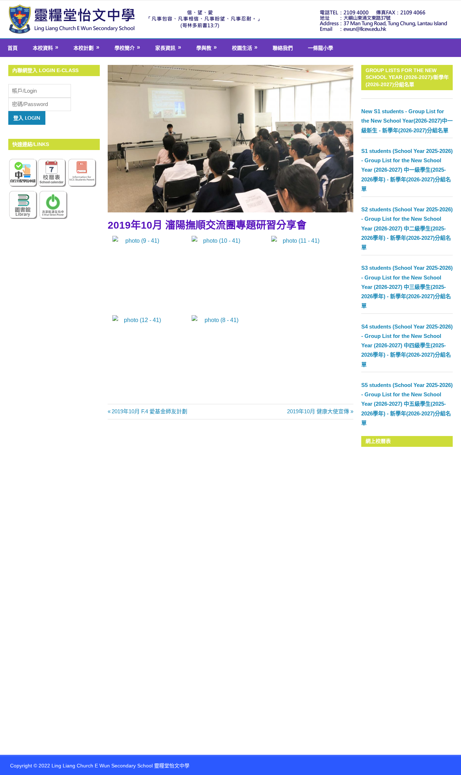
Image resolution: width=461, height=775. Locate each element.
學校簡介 (125, 48)
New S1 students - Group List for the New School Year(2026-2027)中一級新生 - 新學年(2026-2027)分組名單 (407, 120)
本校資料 (43, 48)
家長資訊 (165, 48)
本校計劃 (83, 48)
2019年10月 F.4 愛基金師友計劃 (149, 411)
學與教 (203, 48)
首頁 (13, 48)
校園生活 (242, 48)
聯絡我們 (283, 48)
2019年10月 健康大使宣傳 (318, 411)
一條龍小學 (320, 48)
